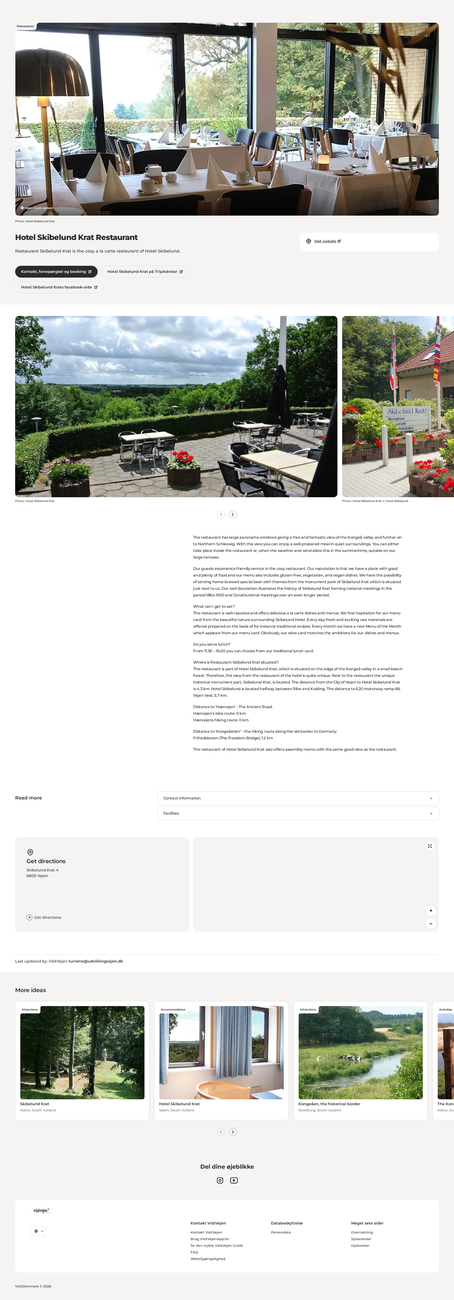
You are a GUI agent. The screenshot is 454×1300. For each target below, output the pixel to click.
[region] (316, 884)
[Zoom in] (431, 910)
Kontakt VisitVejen (206, 1232)
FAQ (194, 1252)
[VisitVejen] (41, 1211)
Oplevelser (360, 1245)
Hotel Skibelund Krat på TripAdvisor (142, 271)
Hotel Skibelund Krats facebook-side (56, 287)
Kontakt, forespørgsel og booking (53, 271)
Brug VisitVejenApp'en (210, 1239)
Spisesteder (361, 1239)
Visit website (325, 241)
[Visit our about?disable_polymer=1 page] (234, 1180)
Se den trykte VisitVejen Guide (217, 1245)
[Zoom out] (431, 923)
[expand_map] (430, 846)
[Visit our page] (220, 1180)
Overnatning (362, 1232)
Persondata (281, 1232)
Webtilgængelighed (208, 1259)
